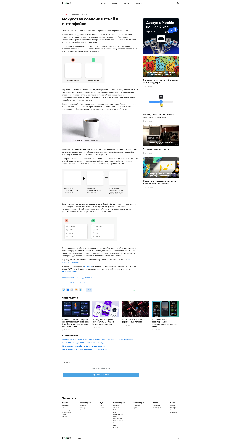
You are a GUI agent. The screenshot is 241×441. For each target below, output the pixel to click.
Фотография (157, 408)
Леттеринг (83, 405)
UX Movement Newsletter (78, 283)
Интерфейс (173, 408)
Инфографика (174, 410)
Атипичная (116, 408)
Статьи (103, 3)
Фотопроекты (137, 410)
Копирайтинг (174, 412)
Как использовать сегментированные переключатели (84, 349)
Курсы (115, 425)
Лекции (64, 416)
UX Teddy (88, 266)
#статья (88, 278)
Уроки (114, 3)
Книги (138, 3)
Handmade (116, 405)
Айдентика (65, 405)
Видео (115, 412)
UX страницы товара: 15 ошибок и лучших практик (83, 346)
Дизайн (172, 405)
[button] (178, 3)
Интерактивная (118, 421)
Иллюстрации (66, 410)
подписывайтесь (69, 271)
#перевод (79, 278)
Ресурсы (126, 3)
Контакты (79, 438)
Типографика (157, 405)
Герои (115, 416)
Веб (63, 408)
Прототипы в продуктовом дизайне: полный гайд (82, 343)
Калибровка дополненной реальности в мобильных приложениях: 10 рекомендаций (97, 339)
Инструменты (66, 412)
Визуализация (118, 414)
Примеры (83, 408)
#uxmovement (68, 278)
